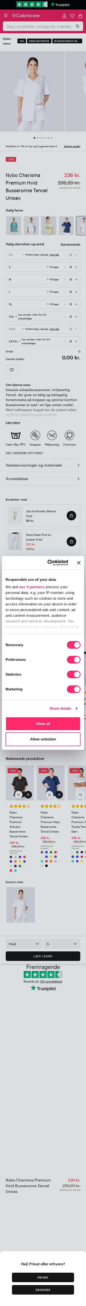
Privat (43, 1277)
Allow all (43, 724)
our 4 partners (32, 587)
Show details (60, 708)
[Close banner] (79, 562)
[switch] (74, 660)
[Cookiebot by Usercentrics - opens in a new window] (50, 563)
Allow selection (43, 739)
